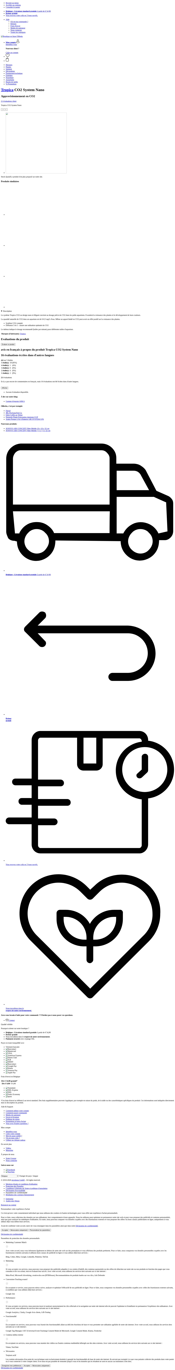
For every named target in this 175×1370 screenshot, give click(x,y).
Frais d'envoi (15, 26)
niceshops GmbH (18, 1180)
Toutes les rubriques (17, 32)
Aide (7, 19)
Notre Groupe (11, 1158)
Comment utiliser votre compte (17, 1111)
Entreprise (9, 1199)
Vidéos (8, 1148)
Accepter (5, 1230)
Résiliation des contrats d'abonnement (20, 1195)
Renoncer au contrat (8, 1205)
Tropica (7, 90)
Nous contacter (16, 30)
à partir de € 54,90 (28, 11)
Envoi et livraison (12, 1117)
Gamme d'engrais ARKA (15, 401)
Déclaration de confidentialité (87, 1226)
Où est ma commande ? (19, 22)
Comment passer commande (16, 1113)
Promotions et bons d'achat (16, 1121)
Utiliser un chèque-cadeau (15, 1140)
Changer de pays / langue (28, 1176)
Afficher (4, 388)
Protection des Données (14, 1186)
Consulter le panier (13, 7)
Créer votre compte (13, 1134)
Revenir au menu (12, 3)
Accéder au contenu (13, 5)
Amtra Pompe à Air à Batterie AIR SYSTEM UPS (25, 419)
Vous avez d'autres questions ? (17, 1124)
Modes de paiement (17, 28)
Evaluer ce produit (8, 344)
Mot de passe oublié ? (14, 1136)
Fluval (8, 411)
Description (7, 311)
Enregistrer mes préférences (11, 1366)
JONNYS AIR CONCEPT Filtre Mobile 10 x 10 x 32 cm (27, 428)
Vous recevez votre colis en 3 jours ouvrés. (22, 15)
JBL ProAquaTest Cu (14, 413)
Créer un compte (12, 53)
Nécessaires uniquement (19, 1230)
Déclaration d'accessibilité (15, 1191)
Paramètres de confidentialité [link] (16, 1193)
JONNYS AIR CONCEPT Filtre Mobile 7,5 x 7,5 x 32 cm (28, 431)
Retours (13, 24)
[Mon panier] (90, 60)
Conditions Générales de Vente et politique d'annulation (26, 1188)
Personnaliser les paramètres (40, 1230)
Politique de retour (13, 1119)
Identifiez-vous (11, 45)
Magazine (9, 1150)
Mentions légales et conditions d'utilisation (21, 1184)
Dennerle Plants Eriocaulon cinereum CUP (22, 417)
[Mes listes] (8, 56)
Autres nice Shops (12, 1201)
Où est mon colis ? (13, 1138)
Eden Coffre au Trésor (14, 415)
